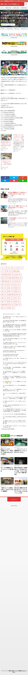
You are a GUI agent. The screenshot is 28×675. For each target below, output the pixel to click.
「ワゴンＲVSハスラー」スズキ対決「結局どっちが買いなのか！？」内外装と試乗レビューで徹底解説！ (14, 398)
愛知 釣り (4, 294)
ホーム (2, 7)
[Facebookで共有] (5, 177)
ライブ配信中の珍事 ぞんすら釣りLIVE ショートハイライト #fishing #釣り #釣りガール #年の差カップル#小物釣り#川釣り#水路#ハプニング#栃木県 (14, 410)
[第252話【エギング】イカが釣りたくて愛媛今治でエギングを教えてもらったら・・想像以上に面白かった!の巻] (19, 143)
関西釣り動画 (8, 7)
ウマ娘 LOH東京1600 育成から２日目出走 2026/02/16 (15, 416)
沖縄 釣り (18, 294)
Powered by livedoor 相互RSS (7, 429)
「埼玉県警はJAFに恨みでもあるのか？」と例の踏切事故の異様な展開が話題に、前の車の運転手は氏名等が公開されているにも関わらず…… (14, 326)
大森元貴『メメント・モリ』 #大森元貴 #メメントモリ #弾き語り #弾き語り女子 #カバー (15, 390)
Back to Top (14, 499)
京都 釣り (11, 274)
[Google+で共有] (22, 177)
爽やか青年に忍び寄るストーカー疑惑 (12, 314)
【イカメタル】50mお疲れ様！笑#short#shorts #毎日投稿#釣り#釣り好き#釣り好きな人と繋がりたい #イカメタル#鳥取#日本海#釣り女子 (14, 335)
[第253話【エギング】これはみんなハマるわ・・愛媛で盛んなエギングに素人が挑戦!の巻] (6, 156)
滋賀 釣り (4, 298)
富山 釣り (10, 284)
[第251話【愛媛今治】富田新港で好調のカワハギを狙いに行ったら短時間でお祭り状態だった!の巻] (6, 137)
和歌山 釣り (19, 278)
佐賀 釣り (18, 274)
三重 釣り (8, 271)
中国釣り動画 (16, 271)
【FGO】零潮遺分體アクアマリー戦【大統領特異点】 (15, 385)
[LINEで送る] (22, 180)
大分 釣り (11, 281)
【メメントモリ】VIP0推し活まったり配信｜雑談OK (15, 393)
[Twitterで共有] (14, 177)
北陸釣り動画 (24, 7)
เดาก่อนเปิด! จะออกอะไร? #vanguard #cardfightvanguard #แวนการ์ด (11, 355)
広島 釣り (4, 291)
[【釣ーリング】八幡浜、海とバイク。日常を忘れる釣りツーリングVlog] (4, 208)
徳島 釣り (10, 291)
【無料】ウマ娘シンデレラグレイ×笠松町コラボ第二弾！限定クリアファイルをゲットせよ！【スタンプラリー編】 (14, 422)
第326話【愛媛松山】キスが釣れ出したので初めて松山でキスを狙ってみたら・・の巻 (17, 194)
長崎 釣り (17, 301)
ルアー (3, 271)
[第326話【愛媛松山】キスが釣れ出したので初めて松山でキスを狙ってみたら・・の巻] (4, 195)
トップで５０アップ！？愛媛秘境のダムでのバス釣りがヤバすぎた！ (20, 450)
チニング (21, 267)
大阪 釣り (18, 281)
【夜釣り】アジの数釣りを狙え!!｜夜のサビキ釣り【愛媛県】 (7, 489)
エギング (9, 267)
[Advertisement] (14, 571)
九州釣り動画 (4, 274)
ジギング (15, 267)
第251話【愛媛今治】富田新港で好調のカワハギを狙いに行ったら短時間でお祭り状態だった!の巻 (6, 144)
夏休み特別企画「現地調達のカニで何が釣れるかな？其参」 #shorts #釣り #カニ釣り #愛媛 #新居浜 (20, 471)
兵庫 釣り (4, 278)
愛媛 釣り (11, 24)
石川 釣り (17, 298)
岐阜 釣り (4, 288)
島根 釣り (17, 288)
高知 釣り (18, 304)
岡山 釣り (10, 288)
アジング (3, 267)
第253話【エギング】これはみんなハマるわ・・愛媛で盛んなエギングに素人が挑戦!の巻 (6, 162)
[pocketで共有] (14, 180)
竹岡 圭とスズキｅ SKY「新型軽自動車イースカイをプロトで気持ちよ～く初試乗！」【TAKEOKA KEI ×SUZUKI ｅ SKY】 (14, 377)
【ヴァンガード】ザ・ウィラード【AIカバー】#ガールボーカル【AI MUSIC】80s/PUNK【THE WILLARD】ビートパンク (15, 363)
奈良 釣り (4, 284)
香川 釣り (11, 304)
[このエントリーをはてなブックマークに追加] (5, 180)
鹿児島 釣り (11, 308)
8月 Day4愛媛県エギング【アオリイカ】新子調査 (7, 469)
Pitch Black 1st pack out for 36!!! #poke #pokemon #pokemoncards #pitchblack (13, 351)
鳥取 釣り (4, 308)
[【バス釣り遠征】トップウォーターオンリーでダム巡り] (4, 220)
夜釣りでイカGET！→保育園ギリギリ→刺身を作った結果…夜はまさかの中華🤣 (7, 451)
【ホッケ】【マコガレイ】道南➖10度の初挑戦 (14, 414)
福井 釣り (4, 301)
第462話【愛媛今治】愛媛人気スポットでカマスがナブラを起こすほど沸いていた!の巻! (20, 490)
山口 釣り (17, 284)
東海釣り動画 (16, 7)
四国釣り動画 (4, 281)
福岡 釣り (10, 301)
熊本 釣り (10, 298)
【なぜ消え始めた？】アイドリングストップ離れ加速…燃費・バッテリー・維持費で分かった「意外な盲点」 (14, 372)
